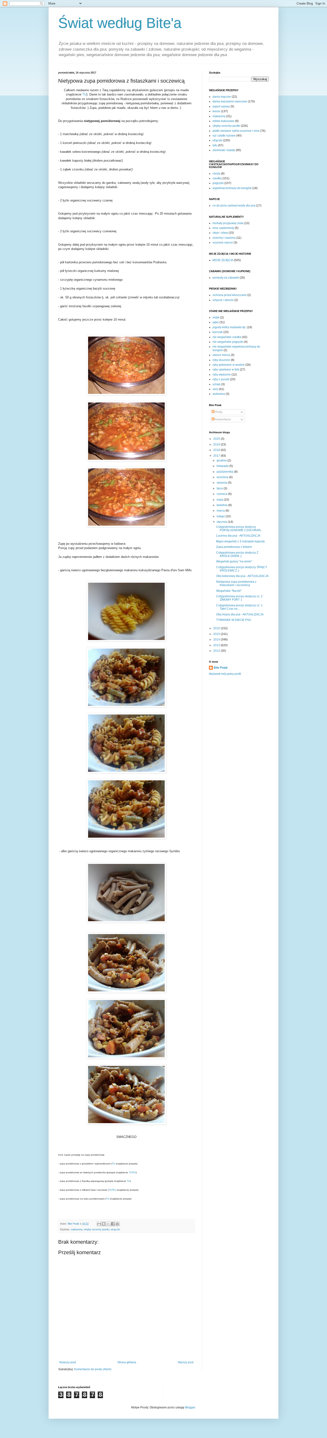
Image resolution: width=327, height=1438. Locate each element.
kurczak (218, 332)
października (225, 471)
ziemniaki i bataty (224, 150)
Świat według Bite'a (119, 23)
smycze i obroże (223, 300)
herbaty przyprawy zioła (228, 223)
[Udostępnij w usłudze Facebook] (112, 1223)
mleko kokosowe (223, 121)
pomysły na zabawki (226, 277)
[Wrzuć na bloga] (103, 1223)
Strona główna (126, 1362)
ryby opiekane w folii (226, 369)
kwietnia (222, 505)
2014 (217, 639)
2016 (217, 628)
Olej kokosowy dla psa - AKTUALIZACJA (242, 576)
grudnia (222, 460)
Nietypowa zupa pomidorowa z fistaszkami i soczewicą (236, 583)
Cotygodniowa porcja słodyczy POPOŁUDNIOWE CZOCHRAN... (239, 528)
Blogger (190, 1407)
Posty (218, 412)
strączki (115, 1229)
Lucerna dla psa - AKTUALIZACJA (238, 535)
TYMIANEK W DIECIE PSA (233, 620)
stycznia (222, 521)
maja (220, 499)
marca (221, 510)
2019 (217, 444)
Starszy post (185, 1362)
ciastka (217, 178)
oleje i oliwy (220, 232)
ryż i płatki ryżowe (224, 135)
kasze (216, 111)
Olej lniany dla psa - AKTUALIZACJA (240, 614)
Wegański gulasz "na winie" (234, 561)
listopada (223, 466)
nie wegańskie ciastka (227, 337)
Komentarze (222, 419)
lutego (221, 516)
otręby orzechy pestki (96, 1229)
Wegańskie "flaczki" (229, 590)
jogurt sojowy (221, 106)
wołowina (219, 394)
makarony (76, 1229)
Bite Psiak (221, 667)
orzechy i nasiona (224, 237)
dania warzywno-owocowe (230, 101)
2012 (217, 650)
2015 (217, 634)
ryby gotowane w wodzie (229, 364)
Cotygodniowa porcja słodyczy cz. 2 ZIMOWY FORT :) (239, 598)
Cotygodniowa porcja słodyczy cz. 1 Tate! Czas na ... (239, 607)
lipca (220, 488)
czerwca (222, 494)
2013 (217, 645)
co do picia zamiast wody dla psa (234, 205)
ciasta (216, 173)
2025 (217, 438)
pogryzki (218, 183)
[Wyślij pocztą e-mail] (99, 1223)
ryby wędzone (222, 374)
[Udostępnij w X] (108, 1223)
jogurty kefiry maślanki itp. (229, 327)
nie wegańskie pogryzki (228, 342)
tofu (215, 145)
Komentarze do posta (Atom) (92, 1369)
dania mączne (222, 96)
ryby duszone (221, 360)
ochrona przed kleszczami (230, 295)
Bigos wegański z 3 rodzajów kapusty (240, 541)
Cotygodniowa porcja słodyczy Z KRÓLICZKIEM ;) (237, 554)
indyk (216, 317)
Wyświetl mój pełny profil (225, 674)
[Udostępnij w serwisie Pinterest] (117, 1223)
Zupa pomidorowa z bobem (234, 547)
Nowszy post (67, 1362)
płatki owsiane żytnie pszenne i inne (236, 130)
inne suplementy (223, 228)
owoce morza (221, 355)
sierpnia (222, 482)
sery (215, 389)
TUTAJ (132, 1172)
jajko (216, 322)
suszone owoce (223, 242)
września (223, 477)
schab (216, 384)
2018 (217, 450)
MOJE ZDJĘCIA (223, 260)
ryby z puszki (221, 379)
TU (84, 94)
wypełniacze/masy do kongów (232, 188)
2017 (217, 455)
